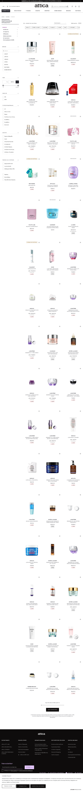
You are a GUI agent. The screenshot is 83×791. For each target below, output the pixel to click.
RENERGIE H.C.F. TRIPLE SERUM (31, 352)
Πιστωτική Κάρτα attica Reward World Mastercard (41, 745)
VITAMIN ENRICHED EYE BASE (32, 688)
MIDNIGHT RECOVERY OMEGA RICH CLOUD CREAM (52, 481)
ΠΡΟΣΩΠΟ (4, 27)
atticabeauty (60, 772)
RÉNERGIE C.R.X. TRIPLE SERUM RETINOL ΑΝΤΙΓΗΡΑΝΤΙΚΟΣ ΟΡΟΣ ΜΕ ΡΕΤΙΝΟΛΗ (52, 438)
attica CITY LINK (6, 744)
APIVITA (73, 478)
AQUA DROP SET (31, 185)
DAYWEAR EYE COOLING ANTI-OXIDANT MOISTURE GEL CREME (52, 646)
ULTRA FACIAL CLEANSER (73, 437)
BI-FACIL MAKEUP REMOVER (32, 521)
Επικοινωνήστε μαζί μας (57, 744)
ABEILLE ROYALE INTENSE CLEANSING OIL (31, 102)
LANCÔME (45, 27)
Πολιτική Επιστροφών (23, 749)
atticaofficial (53, 772)
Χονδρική (70, 752)
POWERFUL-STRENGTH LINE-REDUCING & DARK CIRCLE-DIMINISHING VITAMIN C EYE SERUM (52, 604)
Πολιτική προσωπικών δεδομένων (26, 770)
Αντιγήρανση (6, 31)
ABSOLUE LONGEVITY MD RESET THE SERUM (32, 143)
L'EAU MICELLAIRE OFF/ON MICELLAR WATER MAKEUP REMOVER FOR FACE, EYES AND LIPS (52, 269)
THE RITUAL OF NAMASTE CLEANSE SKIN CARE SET (52, 186)
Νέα (69, 749)
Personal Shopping (56, 752)
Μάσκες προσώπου (7, 36)
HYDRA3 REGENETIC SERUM (73, 60)
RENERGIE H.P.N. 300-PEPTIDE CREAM (52, 395)
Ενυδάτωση (5, 29)
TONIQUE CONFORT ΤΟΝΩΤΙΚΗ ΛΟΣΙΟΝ (73, 646)
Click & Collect (21, 752)
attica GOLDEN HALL (7, 746)
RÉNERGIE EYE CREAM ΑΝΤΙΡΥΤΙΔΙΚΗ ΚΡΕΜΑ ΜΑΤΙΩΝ (73, 311)
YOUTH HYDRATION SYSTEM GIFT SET (73, 143)
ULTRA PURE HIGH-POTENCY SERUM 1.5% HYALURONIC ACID (73, 689)
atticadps (43, 772)
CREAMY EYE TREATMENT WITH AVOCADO (31, 311)
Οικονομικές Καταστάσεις (74, 754)
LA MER (59, 27)
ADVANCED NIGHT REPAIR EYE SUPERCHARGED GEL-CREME (52, 522)
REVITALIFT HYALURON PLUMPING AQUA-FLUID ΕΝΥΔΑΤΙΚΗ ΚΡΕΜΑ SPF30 (73, 186)
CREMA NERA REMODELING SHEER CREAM (52, 102)
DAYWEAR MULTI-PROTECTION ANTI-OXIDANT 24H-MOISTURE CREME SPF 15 (73, 604)
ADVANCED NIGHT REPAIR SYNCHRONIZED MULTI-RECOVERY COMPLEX (73, 353)
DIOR (65, 27)
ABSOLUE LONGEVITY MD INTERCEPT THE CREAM (52, 143)
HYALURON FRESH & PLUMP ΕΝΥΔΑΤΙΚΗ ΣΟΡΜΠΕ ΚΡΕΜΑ (52, 227)
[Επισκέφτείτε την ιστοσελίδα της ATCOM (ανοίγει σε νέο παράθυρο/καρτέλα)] (75, 789)
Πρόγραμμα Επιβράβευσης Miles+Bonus (41, 753)
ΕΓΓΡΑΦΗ (28, 767)
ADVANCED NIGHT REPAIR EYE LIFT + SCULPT (52, 563)
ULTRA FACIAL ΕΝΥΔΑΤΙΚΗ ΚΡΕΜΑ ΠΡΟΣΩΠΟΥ (52, 311)
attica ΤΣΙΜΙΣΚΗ (6, 749)
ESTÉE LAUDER (36, 27)
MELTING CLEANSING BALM (32, 226)
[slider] (3, 85)
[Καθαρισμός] (65, 6)
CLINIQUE (52, 27)
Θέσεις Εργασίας (72, 746)
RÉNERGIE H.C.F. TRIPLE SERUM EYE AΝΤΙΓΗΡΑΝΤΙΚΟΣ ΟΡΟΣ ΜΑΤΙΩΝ (31, 438)
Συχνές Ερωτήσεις (55, 746)
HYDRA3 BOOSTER (32, 268)
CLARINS (80, 27)
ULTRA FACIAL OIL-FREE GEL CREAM (32, 563)
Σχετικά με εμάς (72, 744)
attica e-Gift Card (24, 754)
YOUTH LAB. (73, 141)
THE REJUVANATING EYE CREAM (73, 227)
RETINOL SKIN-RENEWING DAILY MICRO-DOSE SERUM (31, 604)
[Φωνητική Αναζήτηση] (67, 6)
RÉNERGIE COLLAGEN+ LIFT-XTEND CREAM (73, 269)
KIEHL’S (32, 308)
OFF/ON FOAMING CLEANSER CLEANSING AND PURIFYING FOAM (32, 646)
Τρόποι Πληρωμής (22, 744)
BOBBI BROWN (32, 686)
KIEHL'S (28, 27)
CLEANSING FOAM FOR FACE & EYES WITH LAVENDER (73, 481)
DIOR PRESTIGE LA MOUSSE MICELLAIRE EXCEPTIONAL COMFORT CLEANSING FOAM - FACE (52, 61)
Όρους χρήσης (14, 770)
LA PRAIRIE (72, 27)
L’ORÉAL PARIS (73, 183)
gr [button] (3, 6)
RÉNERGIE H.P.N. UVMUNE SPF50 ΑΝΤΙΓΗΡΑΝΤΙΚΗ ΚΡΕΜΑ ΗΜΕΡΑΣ (73, 563)
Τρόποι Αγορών (55, 754)
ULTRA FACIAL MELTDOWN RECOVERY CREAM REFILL (73, 102)
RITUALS (52, 183)
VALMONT (73, 58)
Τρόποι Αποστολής (22, 746)
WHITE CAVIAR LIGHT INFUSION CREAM (31, 61)
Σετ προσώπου (6, 38)
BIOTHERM (32, 183)
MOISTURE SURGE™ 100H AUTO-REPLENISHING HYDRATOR (52, 353)
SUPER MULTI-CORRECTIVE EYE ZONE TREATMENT (31, 395)
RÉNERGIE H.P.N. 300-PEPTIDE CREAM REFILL (73, 522)
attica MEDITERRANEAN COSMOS (7, 753)
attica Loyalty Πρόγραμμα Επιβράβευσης (41, 749)
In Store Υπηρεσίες (55, 749)
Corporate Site (71, 757)
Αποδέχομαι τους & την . (18, 770)
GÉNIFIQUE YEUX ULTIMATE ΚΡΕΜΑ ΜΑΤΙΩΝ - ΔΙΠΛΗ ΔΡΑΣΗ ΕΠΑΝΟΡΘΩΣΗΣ (73, 395)
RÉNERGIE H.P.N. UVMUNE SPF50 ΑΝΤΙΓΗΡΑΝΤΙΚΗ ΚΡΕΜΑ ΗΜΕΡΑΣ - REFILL (52, 689)
